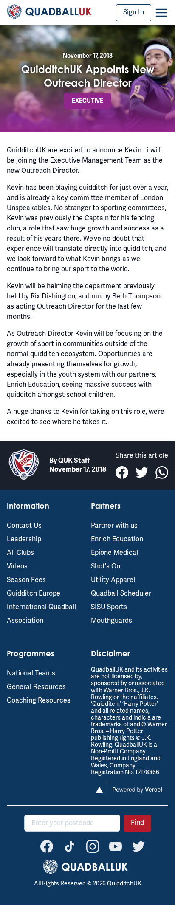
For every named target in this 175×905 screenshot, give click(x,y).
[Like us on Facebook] (46, 846)
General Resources (36, 687)
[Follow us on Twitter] (138, 846)
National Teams (31, 673)
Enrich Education (117, 539)
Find (137, 822)
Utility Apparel (113, 580)
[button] (161, 13)
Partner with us (114, 525)
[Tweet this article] (141, 472)
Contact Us (24, 525)
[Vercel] (129, 796)
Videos (17, 566)
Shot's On (105, 566)
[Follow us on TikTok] (69, 846)
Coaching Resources (39, 700)
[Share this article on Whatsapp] (161, 472)
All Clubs (20, 552)
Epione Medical (114, 552)
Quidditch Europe (33, 593)
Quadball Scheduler (121, 593)
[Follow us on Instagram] (92, 846)
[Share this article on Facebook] (122, 472)
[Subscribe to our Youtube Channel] (115, 846)
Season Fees (26, 580)
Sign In (133, 12)
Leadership (24, 539)
